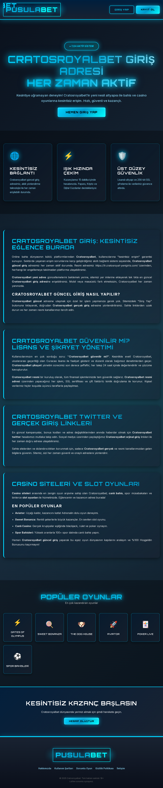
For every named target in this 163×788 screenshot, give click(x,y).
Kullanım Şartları (63, 768)
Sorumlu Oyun (84, 768)
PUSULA (32, 9)
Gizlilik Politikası (104, 768)
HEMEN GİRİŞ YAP (81, 112)
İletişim (121, 768)
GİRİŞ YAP (122, 9)
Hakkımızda (44, 768)
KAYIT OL (148, 9)
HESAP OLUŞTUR (81, 721)
